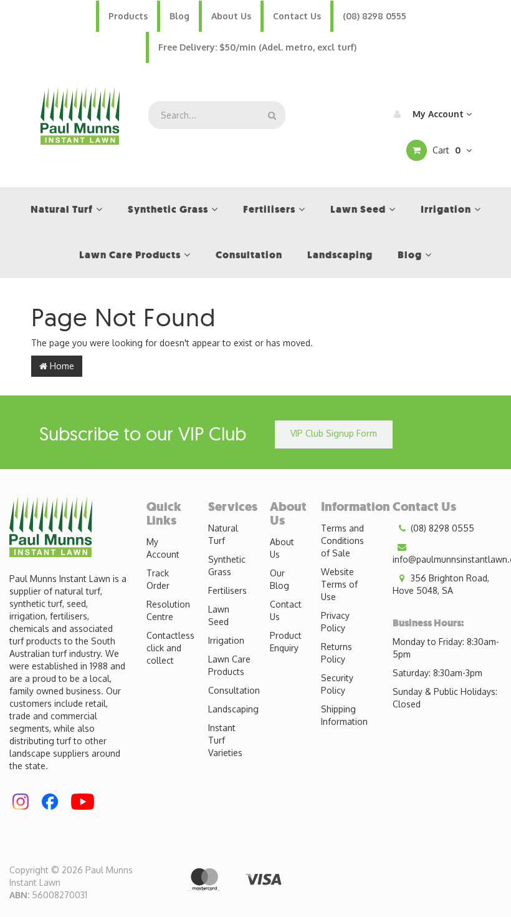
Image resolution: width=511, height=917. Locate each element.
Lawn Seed (218, 615)
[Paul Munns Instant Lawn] (80, 114)
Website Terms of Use (339, 584)
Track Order (158, 579)
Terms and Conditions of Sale (342, 540)
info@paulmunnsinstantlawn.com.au (452, 559)
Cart (445, 150)
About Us (231, 16)
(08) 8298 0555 (374, 16)
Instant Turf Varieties (225, 740)
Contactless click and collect (170, 648)
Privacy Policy (335, 621)
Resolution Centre (168, 610)
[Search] (272, 115)
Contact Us (297, 16)
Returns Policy (336, 652)
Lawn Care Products (229, 665)
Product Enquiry (286, 641)
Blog (179, 16)
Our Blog (279, 579)
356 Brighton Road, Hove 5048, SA (441, 584)
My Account (438, 114)
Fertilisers (227, 590)
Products (128, 16)
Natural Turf (223, 534)
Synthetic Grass (227, 565)
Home (60, 366)
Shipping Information (344, 715)
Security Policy (337, 684)
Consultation (234, 690)
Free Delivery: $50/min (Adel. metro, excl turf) (257, 47)
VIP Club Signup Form (333, 433)
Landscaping (233, 709)
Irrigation (226, 640)
